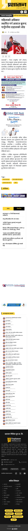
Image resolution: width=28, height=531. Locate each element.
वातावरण (17, 491)
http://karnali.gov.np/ (9, 415)
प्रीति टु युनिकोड (9, 514)
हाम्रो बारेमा (5, 469)
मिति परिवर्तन (18, 514)
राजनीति (4, 489)
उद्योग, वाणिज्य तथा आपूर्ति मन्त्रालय (12, 354)
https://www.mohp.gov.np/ (10, 340)
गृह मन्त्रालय (8, 321)
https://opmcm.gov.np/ (9, 318)
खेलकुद (17, 504)
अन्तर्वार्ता (17, 484)
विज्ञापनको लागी (14, 469)
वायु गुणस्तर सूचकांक (17, 517)
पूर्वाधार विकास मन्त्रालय (10, 420)
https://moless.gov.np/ (9, 361)
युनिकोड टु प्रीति (18, 510)
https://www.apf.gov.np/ (9, 394)
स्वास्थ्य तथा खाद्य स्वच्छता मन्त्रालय (12, 339)
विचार (4, 493)
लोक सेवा (18, 487)
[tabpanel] (13, 230)
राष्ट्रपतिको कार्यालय (9, 367)
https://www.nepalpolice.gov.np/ (11, 391)
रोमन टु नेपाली (9, 510)
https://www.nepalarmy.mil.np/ (10, 388)
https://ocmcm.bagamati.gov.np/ (11, 406)
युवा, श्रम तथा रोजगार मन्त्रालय (12, 360)
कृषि (16, 489)
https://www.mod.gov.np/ (9, 324)
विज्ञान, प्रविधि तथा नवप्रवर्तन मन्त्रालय (13, 423)
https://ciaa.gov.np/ (9, 379)
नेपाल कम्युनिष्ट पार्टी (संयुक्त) (17, 179)
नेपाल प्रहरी (8, 391)
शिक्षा (4, 500)
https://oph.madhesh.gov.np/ (10, 403)
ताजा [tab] (8, 208)
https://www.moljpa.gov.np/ (10, 333)
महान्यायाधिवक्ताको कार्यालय (11, 382)
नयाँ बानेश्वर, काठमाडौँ (8, 462)
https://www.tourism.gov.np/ (10, 349)
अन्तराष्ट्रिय (5, 498)
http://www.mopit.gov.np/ (9, 421)
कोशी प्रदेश (8, 399)
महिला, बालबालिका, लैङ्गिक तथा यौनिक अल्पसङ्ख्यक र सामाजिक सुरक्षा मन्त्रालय (14, 363)
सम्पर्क (23, 469)
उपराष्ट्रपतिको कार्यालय (10, 370)
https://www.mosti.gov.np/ (10, 424)
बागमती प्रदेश (8, 405)
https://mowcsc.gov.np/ (9, 365)
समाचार (4, 484)
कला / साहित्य (6, 502)
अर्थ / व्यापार (18, 493)
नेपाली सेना (8, 388)
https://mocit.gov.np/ (9, 346)
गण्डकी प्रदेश (8, 408)
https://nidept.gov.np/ (9, 397)
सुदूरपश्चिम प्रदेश (9, 417)
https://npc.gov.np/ (8, 385)
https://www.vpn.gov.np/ (9, 371)
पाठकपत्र (5, 504)
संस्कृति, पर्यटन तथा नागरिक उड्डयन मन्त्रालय (14, 348)
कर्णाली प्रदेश (8, 414)
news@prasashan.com (9, 464)
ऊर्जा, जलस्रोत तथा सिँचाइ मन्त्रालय (12, 357)
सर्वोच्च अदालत (8, 373)
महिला (16, 182)
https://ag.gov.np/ (8, 382)
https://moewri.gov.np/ (9, 358)
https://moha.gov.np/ (9, 321)
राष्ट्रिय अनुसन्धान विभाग (10, 397)
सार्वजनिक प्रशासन (7, 487)
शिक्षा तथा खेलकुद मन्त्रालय (11, 342)
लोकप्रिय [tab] (19, 208)
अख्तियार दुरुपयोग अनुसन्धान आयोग (13, 379)
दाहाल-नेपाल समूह (6, 179)
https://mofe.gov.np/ (9, 352)
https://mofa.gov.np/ (9, 330)
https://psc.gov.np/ (8, 376)
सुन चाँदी (13, 520)
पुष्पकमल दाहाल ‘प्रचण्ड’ (7, 182)
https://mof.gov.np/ (9, 327)
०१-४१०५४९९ (24, 462)
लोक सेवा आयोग (9, 376)
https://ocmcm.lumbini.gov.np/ (10, 412)
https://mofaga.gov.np (9, 337)
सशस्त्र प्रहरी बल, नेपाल (10, 394)
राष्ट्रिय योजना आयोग (10, 385)
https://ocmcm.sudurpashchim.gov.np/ (12, 418)
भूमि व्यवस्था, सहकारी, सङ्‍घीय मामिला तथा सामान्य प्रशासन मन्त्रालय (14, 336)
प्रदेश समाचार (18, 500)
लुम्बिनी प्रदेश (8, 411)
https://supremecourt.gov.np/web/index (12, 373)
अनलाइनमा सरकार (20, 498)
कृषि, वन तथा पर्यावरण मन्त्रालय (12, 351)
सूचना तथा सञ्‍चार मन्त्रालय (11, 345)
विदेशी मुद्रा (8, 517)
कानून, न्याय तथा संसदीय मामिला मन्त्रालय (14, 332)
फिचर (4, 491)
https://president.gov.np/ (9, 368)
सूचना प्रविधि (5, 495)
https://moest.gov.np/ (9, 343)
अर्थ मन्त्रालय (8, 327)
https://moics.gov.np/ (9, 355)
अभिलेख (17, 495)
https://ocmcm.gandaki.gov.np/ (10, 409)
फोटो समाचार (18, 502)
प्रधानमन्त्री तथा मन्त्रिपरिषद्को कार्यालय (13, 318)
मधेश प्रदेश (8, 402)
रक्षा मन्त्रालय (8, 324)
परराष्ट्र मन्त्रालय (9, 330)
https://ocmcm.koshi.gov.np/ (10, 400)
